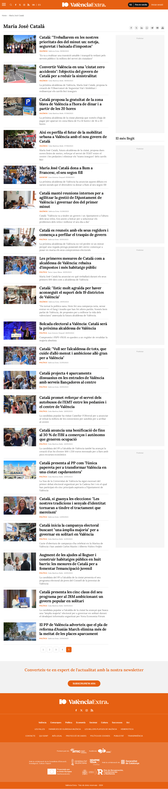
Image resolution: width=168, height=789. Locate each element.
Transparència (135, 736)
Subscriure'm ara (84, 683)
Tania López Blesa (55, 272)
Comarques (55, 722)
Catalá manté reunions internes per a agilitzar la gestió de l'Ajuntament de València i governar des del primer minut (71, 200)
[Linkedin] (141, 28)
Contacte (30, 736)
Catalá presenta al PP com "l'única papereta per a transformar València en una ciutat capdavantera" (72, 467)
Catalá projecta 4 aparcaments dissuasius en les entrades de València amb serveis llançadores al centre (71, 377)
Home (4, 16)
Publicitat (119, 736)
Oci (127, 722)
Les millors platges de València (101, 729)
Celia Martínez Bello (55, 81)
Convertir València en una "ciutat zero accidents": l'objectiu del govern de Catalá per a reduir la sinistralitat (72, 71)
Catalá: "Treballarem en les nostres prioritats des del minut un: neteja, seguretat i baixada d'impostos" (69, 42)
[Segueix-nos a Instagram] (24, 5)
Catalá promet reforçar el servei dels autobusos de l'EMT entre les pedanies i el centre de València (72, 402)
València (42, 722)
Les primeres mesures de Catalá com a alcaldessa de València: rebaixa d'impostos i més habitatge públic (72, 263)
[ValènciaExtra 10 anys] (84, 4)
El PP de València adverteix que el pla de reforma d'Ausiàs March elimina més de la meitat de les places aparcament (73, 629)
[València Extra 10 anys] (84, 704)
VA (33, 5)
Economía (80, 722)
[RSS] (28, 5)
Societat (93, 722)
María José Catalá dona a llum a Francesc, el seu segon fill (66, 170)
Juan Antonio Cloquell (56, 177)
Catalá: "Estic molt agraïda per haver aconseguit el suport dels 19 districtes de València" (71, 292)
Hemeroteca (127, 729)
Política (68, 722)
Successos (117, 722)
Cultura (104, 722)
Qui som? (43, 736)
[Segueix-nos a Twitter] (20, 5)
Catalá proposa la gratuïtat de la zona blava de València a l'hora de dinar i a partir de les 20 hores (71, 104)
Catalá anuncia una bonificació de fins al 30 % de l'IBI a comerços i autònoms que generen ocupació (72, 435)
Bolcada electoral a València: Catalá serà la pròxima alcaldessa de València (73, 326)
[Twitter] (136, 28)
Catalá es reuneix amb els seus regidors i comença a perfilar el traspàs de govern (73, 232)
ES (39, 5)
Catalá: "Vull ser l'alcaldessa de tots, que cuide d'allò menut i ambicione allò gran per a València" (73, 353)
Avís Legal (57, 736)
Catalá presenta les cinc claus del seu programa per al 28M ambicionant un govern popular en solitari (71, 596)
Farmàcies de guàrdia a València (65, 729)
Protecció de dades (76, 736)
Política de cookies (100, 736)
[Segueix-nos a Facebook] (15, 5)
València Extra (53, 51)
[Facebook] (131, 28)
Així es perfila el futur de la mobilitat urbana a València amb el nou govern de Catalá (73, 137)
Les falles (40, 729)
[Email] (157, 28)
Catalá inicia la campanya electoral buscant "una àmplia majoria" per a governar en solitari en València (69, 530)
